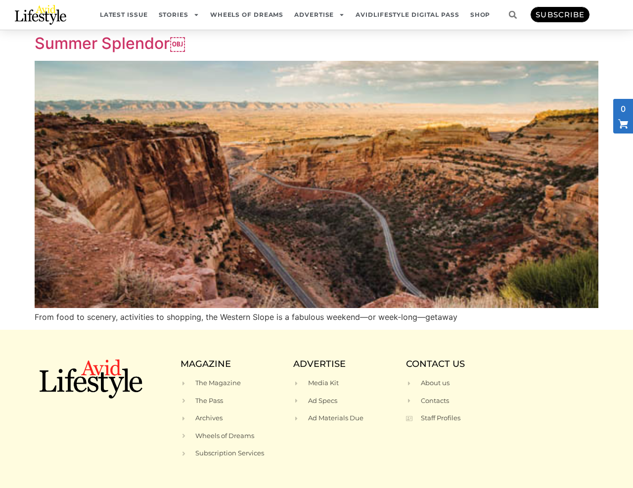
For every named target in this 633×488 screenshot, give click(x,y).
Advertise (314, 14)
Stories (173, 14)
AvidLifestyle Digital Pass (407, 14)
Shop (480, 14)
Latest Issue (124, 14)
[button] (512, 14)
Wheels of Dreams (246, 14)
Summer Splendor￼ (110, 43)
